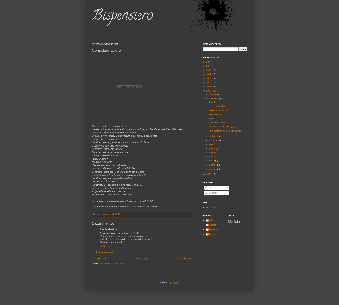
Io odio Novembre (216, 106)
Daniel (211, 102)
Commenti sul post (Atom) (113, 263)
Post (209, 187)
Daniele (213, 229)
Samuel (213, 234)
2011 (209, 74)
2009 (209, 82)
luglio (212, 144)
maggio (212, 152)
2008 (209, 86)
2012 (209, 70)
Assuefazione (214, 114)
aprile (212, 156)
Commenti (212, 193)
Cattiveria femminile (217, 110)
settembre (214, 140)
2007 (209, 91)
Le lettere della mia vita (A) (221, 127)
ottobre (212, 136)
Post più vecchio (184, 258)
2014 (209, 62)
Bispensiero (122, 16)
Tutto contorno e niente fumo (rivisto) (225, 131)
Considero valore (216, 123)
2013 (209, 66)
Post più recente (100, 258)
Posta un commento (105, 252)
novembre (214, 98)
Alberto (212, 220)
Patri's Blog (211, 207)
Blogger (175, 282)
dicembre (213, 94)
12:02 (102, 246)
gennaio (213, 169)
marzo (212, 161)
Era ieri (211, 118)
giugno (212, 148)
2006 (209, 174)
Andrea (212, 225)
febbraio (213, 165)
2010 (209, 78)
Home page (142, 258)
